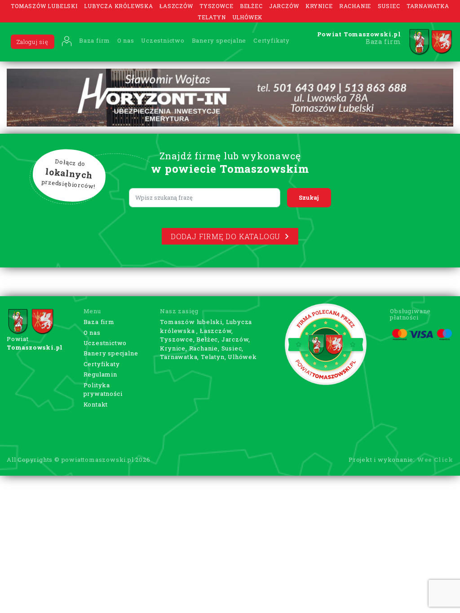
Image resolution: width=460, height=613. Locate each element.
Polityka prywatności (103, 389)
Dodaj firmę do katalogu (225, 236)
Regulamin (100, 374)
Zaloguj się (33, 42)
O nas (125, 40)
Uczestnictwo (163, 40)
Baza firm (94, 40)
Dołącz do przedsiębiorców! (68, 174)
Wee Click (435, 459)
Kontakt (96, 404)
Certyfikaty (271, 40)
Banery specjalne (219, 40)
